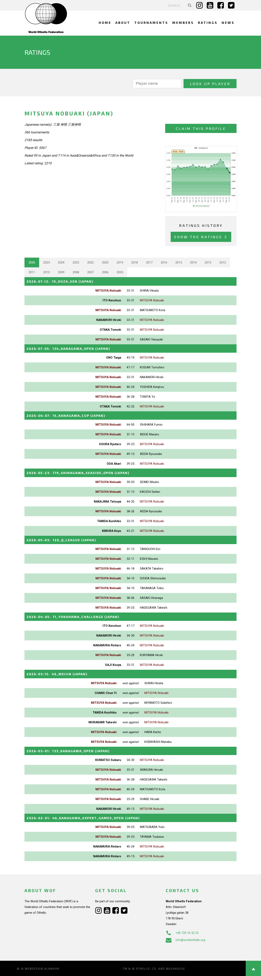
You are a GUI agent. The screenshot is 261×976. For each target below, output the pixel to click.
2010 (46, 272)
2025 (46, 262)
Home (105, 22)
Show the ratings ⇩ (201, 236)
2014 (193, 262)
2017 (149, 262)
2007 (90, 272)
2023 (76, 262)
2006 (105, 272)
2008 (76, 272)
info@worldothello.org (190, 940)
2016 (164, 262)
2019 (120, 262)
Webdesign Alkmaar (42, 968)
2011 (32, 272)
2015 (178, 262)
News (228, 22)
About (122, 22)
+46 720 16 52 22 (187, 933)
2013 (208, 262)
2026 (32, 262)
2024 (61, 262)
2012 (222, 262)
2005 (120, 272)
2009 (61, 272)
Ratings (208, 22)
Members (183, 22)
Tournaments (151, 22)
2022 (90, 262)
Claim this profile (201, 128)
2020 (105, 262)
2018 (134, 262)
